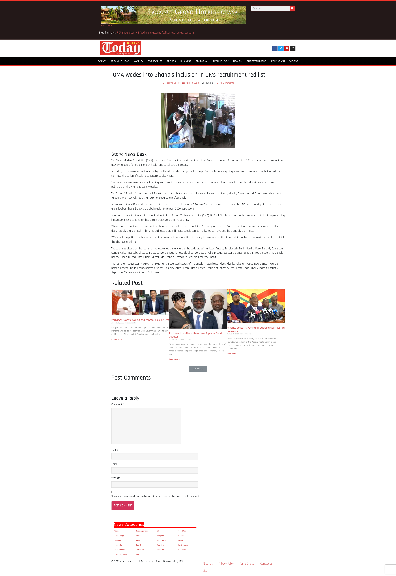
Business (185, 61)
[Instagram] (292, 48)
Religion (160, 535)
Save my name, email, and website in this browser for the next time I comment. (155, 496)
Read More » (116, 339)
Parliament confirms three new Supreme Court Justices (195, 335)
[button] (198, 369)
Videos (293, 61)
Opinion (117, 540)
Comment (117, 404)
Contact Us (266, 563)
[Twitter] (281, 48)
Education (278, 61)
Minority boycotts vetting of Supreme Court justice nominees (256, 329)
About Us (208, 563)
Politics (181, 535)
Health (237, 61)
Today (102, 61)
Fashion (160, 545)
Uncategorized (142, 531)
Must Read (161, 540)
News (138, 540)
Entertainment (257, 61)
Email (114, 464)
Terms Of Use (247, 563)
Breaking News (119, 61)
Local (180, 540)
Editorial (202, 61)
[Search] (292, 8)
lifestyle (118, 545)
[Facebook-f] (275, 48)
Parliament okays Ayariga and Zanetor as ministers (140, 320)
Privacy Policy (226, 563)
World (138, 61)
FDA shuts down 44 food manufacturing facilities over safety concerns (156, 32)
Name (114, 450)
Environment (183, 545)
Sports (171, 61)
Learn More (106, 25)
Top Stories (154, 61)
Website (116, 478)
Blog (137, 554)
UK (158, 531)
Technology (220, 61)
